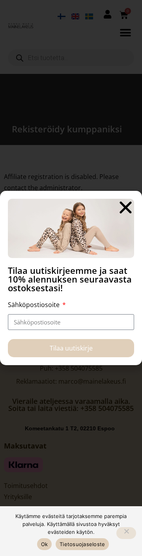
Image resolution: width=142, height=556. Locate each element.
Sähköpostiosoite (34, 304)
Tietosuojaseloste (82, 544)
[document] (71, 278)
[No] (126, 533)
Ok (44, 544)
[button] (125, 207)
